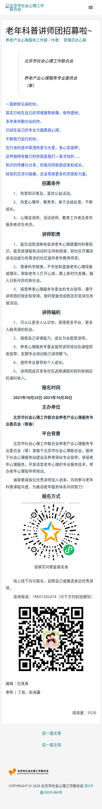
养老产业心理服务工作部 (27, 39)
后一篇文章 (51, 744)
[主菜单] (91, 7)
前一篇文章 (51, 733)
